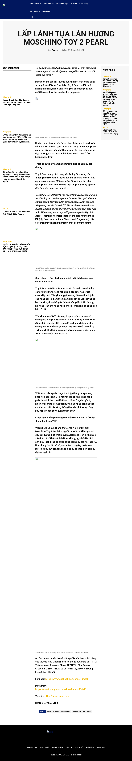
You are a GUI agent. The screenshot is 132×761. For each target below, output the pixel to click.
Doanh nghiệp (7, 241)
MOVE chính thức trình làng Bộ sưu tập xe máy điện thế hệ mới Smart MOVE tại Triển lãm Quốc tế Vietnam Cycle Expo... (17, 138)
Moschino (65, 712)
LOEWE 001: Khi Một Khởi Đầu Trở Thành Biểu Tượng (16, 213)
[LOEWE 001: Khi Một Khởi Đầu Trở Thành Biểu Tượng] (17, 195)
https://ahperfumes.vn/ (57, 696)
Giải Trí (5, 209)
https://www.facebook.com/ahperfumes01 (67, 679)
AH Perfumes (53, 712)
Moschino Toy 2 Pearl (82, 712)
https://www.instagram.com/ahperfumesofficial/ (60, 689)
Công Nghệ (7, 97)
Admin (55, 50)
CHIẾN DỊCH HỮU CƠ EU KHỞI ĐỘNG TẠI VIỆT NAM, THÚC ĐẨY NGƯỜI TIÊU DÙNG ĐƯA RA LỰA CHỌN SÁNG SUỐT (16, 247)
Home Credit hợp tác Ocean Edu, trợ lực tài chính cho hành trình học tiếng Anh (17, 102)
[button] (32, 17)
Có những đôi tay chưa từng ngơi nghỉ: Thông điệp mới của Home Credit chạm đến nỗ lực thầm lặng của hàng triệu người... (16, 177)
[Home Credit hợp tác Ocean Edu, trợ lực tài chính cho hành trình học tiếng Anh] (17, 83)
